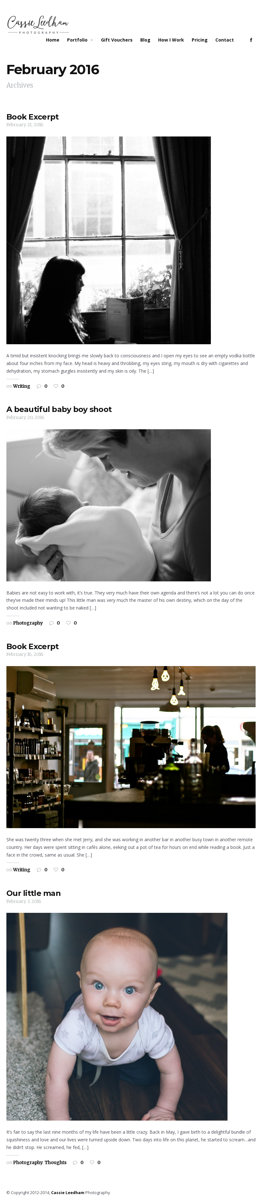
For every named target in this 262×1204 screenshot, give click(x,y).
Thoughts (55, 1162)
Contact (224, 40)
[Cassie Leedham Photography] (38, 25)
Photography (28, 623)
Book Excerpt (32, 116)
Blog (145, 40)
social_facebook (251, 39)
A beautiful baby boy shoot (59, 409)
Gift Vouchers (117, 40)
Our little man (33, 893)
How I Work (171, 40)
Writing (21, 386)
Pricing (200, 40)
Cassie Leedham (67, 1192)
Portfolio (77, 40)
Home (52, 40)
